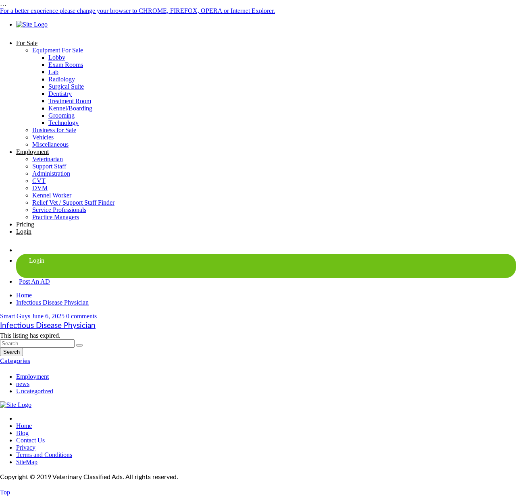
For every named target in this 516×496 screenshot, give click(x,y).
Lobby (56, 57)
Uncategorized (34, 391)
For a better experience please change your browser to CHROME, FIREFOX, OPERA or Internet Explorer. (137, 10)
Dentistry (60, 93)
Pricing (25, 224)
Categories (15, 361)
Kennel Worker (51, 195)
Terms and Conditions (44, 454)
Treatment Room (69, 101)
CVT (39, 180)
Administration (51, 173)
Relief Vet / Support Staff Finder (73, 202)
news (22, 383)
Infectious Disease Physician (52, 302)
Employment (32, 151)
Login (23, 231)
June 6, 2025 (48, 316)
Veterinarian (47, 159)
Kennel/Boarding (70, 108)
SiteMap (26, 462)
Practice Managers (55, 217)
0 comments (81, 316)
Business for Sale (54, 130)
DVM (40, 188)
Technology (63, 122)
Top (5, 492)
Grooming (61, 115)
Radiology (61, 79)
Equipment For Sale (57, 50)
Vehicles (43, 137)
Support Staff (49, 166)
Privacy (25, 447)
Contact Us (30, 440)
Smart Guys (15, 316)
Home (24, 295)
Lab (53, 71)
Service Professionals (59, 209)
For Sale (26, 42)
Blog (22, 433)
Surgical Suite (66, 86)
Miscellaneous (50, 144)
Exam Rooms (65, 64)
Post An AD (34, 281)
